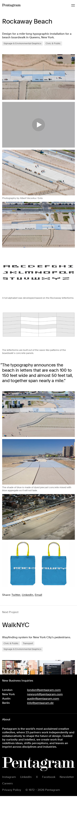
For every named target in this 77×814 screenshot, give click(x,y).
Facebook (48, 777)
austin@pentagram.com (43, 698)
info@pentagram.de (40, 703)
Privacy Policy (11, 790)
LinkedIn (26, 777)
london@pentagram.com (44, 690)
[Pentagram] (11, 5)
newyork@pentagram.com (45, 694)
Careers (7, 783)
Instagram (9, 777)
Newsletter (67, 777)
